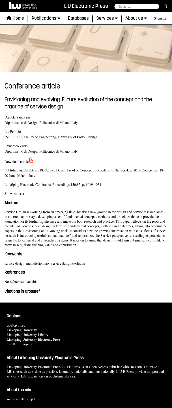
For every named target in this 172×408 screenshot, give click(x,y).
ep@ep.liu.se (16, 325)
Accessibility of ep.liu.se (24, 399)
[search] (165, 6)
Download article (16, 161)
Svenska (160, 18)
